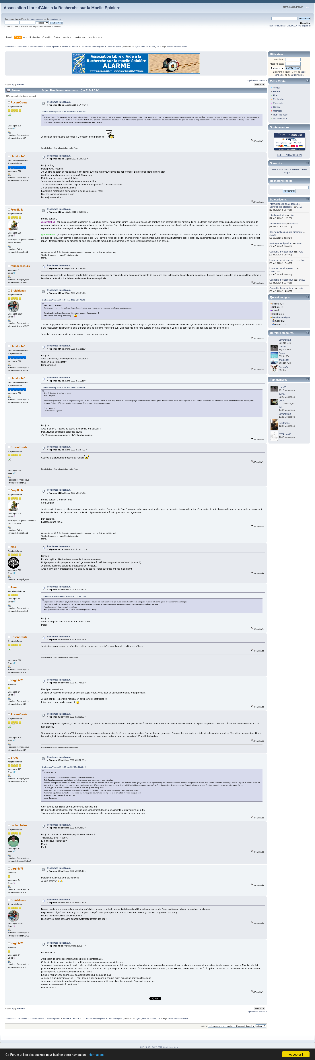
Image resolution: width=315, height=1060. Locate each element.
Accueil (276, 87)
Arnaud (282, 353)
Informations (96, 1054)
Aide (275, 95)
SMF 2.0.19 (145, 1047)
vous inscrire (55, 19)
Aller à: (204, 1026)
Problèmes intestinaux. (59, 102)
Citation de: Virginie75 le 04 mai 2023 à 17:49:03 (63, 300)
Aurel (13, 587)
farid (281, 407)
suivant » (263, 80)
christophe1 (18, 156)
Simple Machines (170, 1047)
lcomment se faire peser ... (282, 260)
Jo (157, 46)
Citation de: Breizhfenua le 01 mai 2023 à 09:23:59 (64, 596)
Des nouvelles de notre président (285, 232)
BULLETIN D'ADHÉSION (289, 155)
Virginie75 (17, 680)
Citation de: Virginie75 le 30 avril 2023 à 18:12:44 (64, 767)
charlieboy (284, 360)
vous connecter (36, 19)
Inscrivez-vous (280, 118)
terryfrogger (284, 423)
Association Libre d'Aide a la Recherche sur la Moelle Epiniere (62, 7)
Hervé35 (294, 224)
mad (13, 546)
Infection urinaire (277, 215)
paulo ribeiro (19, 825)
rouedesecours (20, 265)
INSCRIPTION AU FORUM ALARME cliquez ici (289, 26)
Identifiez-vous (280, 114)
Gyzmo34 (283, 367)
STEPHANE (285, 434)
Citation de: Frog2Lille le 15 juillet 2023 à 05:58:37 (64, 112)
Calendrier (278, 103)
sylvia (137, 46)
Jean (299, 207)
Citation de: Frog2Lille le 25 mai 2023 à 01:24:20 (63, 388)
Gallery (276, 107)
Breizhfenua (18, 290)
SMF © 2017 (157, 1047)
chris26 (144, 46)
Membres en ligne (281, 317)
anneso (152, 46)
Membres (277, 111)
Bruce (14, 757)
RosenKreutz (19, 102)
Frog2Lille (17, 209)
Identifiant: (279, 59)
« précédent (253, 80)
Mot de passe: (277, 64)
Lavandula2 (274, 271)
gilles (292, 215)
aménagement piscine (280, 243)
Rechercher (279, 99)
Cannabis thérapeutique (281, 251)
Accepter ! (296, 1054)
